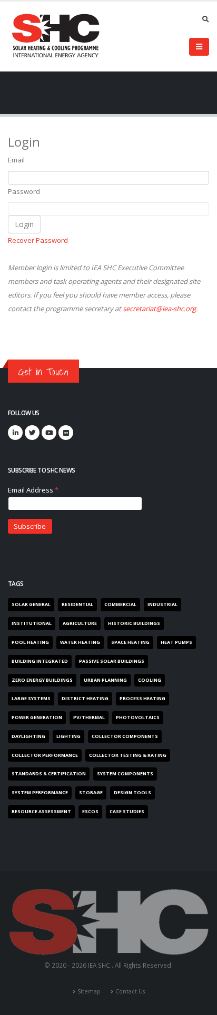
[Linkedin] (15, 432)
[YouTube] (49, 432)
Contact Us (130, 991)
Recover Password (38, 240)
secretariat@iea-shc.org (159, 308)
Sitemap (89, 991)
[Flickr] (65, 432)
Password (24, 191)
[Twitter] (32, 432)
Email (16, 160)
